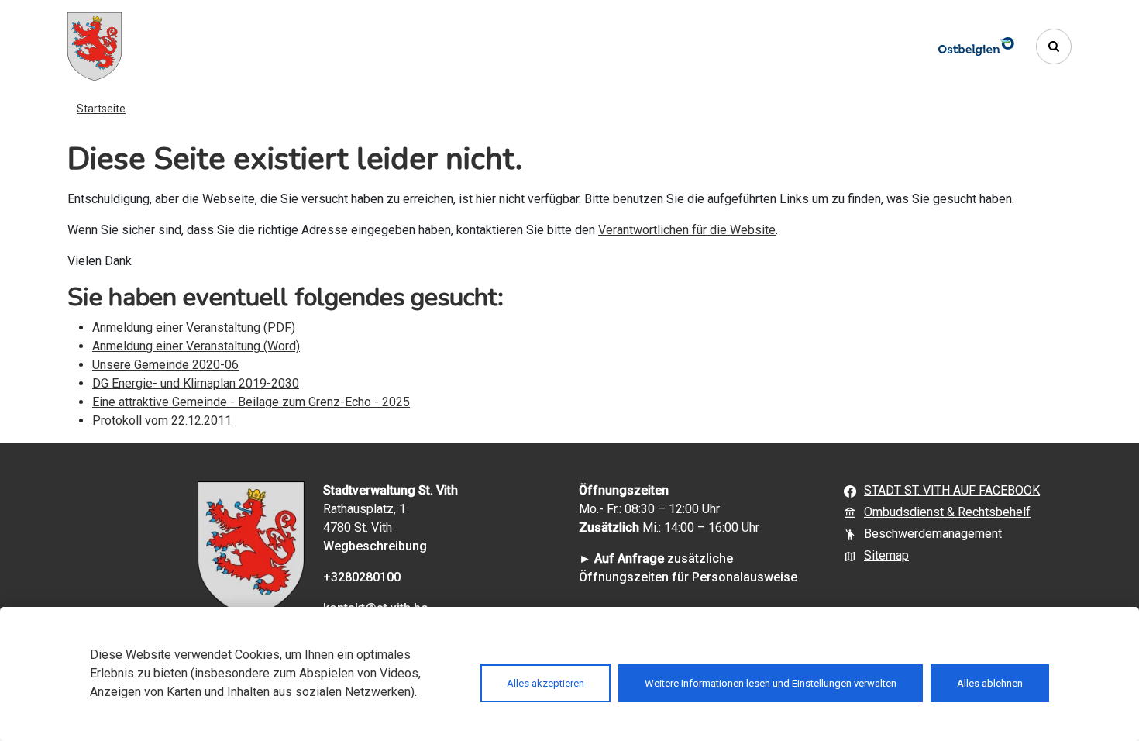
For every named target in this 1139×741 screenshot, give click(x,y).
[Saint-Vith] (94, 46)
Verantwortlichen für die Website (687, 229)
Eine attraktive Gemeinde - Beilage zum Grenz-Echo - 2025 (251, 402)
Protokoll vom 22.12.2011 (162, 420)
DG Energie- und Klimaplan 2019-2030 (195, 383)
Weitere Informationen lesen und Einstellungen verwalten (770, 683)
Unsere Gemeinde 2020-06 (165, 364)
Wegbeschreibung (375, 546)
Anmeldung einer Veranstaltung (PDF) (193, 327)
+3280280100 (362, 577)
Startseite (101, 108)
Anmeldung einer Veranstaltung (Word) (196, 346)
